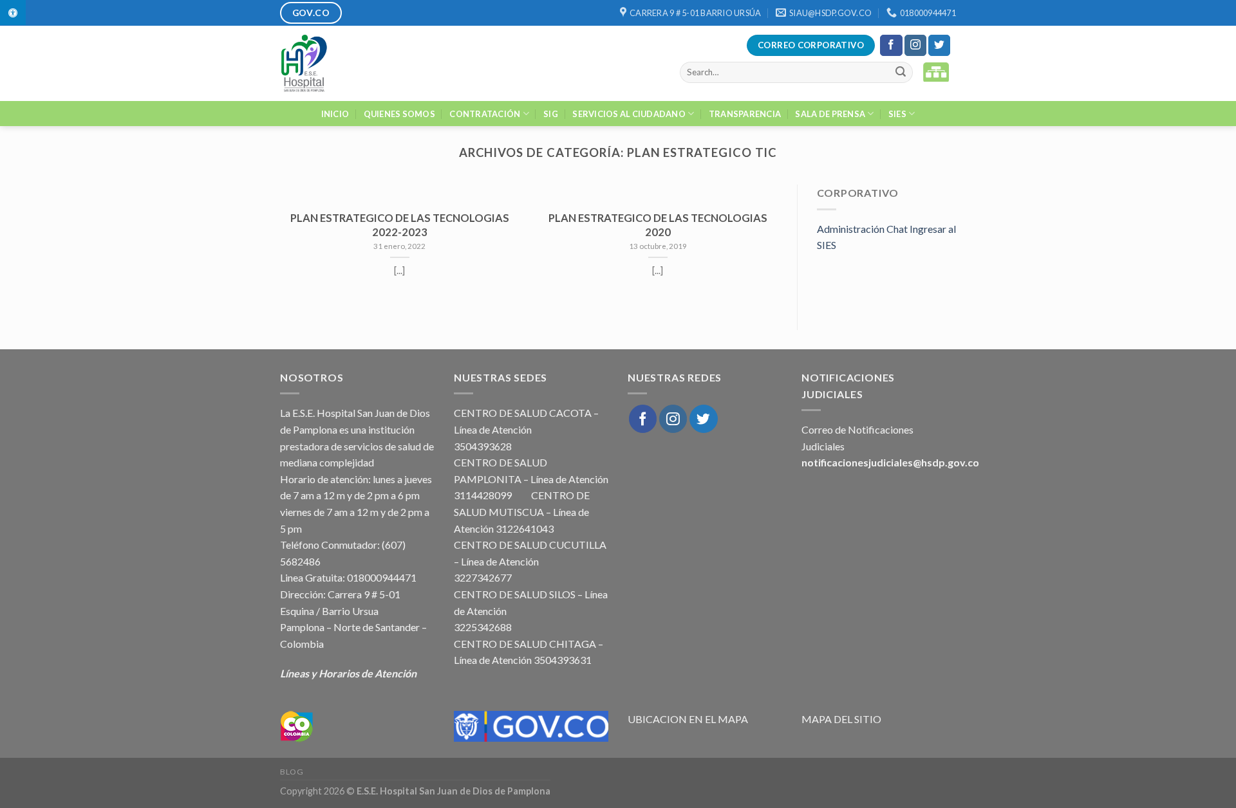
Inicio (335, 114)
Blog (291, 771)
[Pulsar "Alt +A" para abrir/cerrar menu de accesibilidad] (13, 12)
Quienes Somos (399, 114)
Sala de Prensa (830, 114)
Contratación (484, 114)
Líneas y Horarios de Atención (348, 673)
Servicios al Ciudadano (629, 114)
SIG (550, 114)
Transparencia (745, 114)
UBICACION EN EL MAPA (688, 719)
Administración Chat (862, 229)
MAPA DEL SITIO (841, 719)
